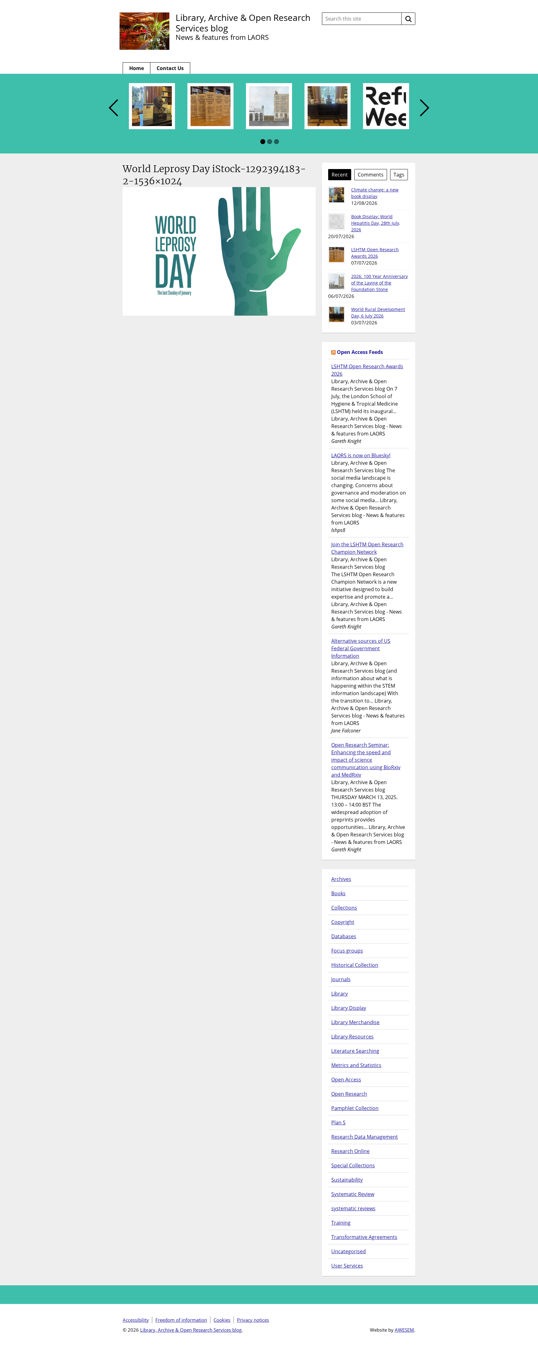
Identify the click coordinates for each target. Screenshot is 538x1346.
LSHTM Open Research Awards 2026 (367, 370)
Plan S (338, 1122)
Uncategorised (348, 1251)
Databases (343, 936)
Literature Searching (355, 1050)
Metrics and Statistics (356, 1065)
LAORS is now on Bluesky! (360, 455)
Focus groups (347, 950)
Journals (341, 979)
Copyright (342, 922)
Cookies (222, 1320)
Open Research (349, 1093)
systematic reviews (353, 1208)
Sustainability (347, 1179)
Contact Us (170, 68)
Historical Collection (354, 965)
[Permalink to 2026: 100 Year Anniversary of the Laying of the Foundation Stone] (336, 281)
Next (424, 108)
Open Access (346, 1079)
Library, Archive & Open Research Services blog (243, 23)
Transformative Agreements (364, 1237)
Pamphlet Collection (355, 1108)
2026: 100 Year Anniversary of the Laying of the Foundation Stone (379, 282)
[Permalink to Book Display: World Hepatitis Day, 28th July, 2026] (336, 221)
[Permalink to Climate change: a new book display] (336, 194)
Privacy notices (253, 1320)
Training (341, 1222)
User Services (347, 1265)
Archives (341, 879)
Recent (340, 174)
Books (338, 893)
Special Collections (353, 1165)
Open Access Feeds (360, 352)
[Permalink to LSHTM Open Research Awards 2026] (336, 254)
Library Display (348, 1008)
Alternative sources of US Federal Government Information (360, 648)
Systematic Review (352, 1194)
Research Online (350, 1151)
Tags (399, 174)
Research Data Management (364, 1136)
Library (339, 993)
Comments (371, 174)
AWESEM (404, 1330)
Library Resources (352, 1036)
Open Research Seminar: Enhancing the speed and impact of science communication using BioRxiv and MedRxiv (365, 759)
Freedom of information (181, 1320)
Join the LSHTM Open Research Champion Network (367, 548)
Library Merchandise (355, 1022)
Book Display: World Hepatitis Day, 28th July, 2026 (375, 223)
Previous (113, 108)
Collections (344, 907)
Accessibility (136, 1320)
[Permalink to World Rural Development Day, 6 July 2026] (336, 314)
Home (136, 68)
